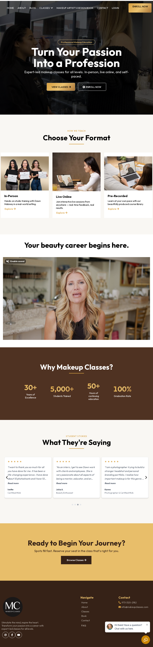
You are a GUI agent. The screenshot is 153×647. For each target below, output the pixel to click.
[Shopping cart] (124, 7)
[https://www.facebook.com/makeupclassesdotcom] (12, 635)
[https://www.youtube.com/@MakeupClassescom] (18, 635)
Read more (13, 483)
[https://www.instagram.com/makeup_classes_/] (5, 635)
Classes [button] (44, 7)
